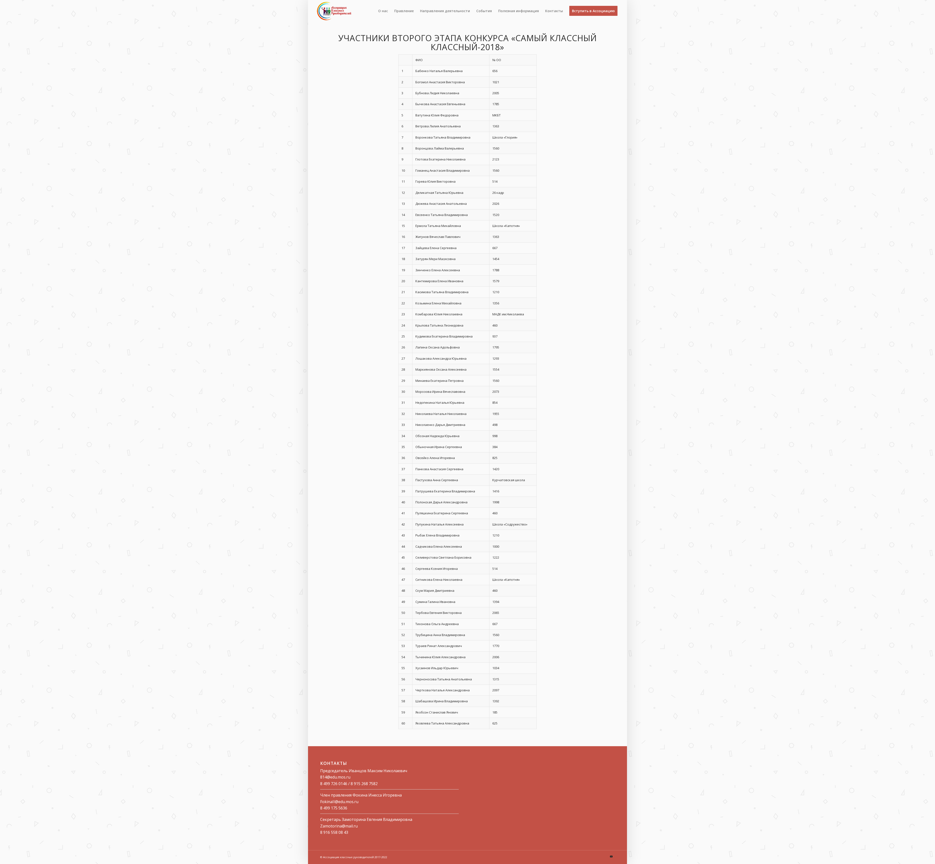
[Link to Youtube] (611, 856)
